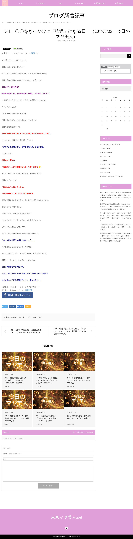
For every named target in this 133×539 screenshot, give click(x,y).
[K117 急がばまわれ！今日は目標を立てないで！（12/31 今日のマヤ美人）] (17, 399)
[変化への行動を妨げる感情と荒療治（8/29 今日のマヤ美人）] (79, 398)
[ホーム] (2, 22)
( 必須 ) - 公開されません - (12, 453)
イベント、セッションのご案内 (109, 144)
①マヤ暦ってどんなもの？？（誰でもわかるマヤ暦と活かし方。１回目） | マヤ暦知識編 (115, 227)
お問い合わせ (119, 3)
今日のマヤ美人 (21, 22)
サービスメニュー (80, 3)
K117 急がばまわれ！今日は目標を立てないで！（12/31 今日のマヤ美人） (17, 418)
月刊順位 (110, 66)
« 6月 (107, 128)
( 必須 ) (6, 448)
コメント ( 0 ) (90, 432)
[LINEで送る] (18, 48)
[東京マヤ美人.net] (5, 3)
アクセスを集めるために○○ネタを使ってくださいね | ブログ (115, 197)
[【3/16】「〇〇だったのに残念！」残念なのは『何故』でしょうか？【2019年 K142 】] (48, 361)
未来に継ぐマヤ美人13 (106, 164)
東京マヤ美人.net (66, 517)
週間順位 (104, 66)
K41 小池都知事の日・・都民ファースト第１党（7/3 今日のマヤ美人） (79, 380)
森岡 (33, 53)
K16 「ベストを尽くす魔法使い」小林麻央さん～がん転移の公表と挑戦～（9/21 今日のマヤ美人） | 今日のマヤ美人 (115, 238)
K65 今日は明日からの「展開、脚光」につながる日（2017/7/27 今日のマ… (15, 380)
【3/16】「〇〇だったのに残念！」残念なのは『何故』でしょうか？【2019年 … (47, 380)
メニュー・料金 (104, 148)
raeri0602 (13, 317)
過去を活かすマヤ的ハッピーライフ (110, 176)
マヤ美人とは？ (40, 3)
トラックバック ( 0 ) (78, 432)
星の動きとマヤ (104, 156)
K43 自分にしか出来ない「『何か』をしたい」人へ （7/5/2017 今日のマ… (47, 418)
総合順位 (117, 66)
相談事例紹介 (104, 168)
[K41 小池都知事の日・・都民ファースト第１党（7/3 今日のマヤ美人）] (79, 361)
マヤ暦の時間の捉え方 (106, 224)
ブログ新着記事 (9, 22)
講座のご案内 (104, 172)
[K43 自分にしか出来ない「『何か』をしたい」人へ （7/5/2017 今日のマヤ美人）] (48, 399)
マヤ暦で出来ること (99, 3)
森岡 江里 (28, 290)
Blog (60, 3)
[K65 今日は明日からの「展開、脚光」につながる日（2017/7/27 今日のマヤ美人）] (17, 361)
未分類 (102, 160)
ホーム (21, 3)
